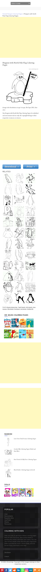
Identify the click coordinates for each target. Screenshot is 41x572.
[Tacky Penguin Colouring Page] (8, 232)
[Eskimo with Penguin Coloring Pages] (30, 221)
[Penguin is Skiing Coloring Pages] (19, 232)
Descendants (8, 516)
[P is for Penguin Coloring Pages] (8, 211)
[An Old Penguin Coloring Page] (19, 243)
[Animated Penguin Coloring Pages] (8, 287)
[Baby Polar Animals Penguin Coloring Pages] (19, 211)
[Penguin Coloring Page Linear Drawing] (19, 189)
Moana (6, 522)
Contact (6, 556)
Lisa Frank (7, 520)
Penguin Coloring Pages (14, 14)
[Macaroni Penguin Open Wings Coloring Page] (8, 221)
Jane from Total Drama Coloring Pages (25, 439)
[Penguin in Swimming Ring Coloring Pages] (30, 243)
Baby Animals (29, 307)
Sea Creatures (23, 309)
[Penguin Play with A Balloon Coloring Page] (19, 298)
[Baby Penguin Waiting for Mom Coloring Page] (8, 189)
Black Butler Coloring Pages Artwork (24, 470)
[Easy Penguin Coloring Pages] (30, 276)
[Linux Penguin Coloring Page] (30, 298)
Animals (23, 307)
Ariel (5, 514)
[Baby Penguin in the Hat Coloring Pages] (8, 298)
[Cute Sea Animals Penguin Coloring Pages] (30, 211)
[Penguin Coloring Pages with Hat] (30, 189)
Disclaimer (7, 552)
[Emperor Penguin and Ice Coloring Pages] (30, 232)
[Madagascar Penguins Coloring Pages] (19, 200)
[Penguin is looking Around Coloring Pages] (19, 287)
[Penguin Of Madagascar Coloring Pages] (30, 178)
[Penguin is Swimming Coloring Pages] (30, 254)
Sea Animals (17, 309)
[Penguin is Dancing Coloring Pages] (19, 221)
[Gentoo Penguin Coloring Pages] (8, 276)
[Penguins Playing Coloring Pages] (30, 287)
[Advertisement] (20, 37)
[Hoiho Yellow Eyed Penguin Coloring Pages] (30, 200)
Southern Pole (30, 309)
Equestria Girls (9, 518)
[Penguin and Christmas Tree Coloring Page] (19, 178)
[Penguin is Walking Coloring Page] (8, 178)
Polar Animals (10, 309)
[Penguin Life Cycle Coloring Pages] (19, 265)
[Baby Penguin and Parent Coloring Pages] (8, 265)
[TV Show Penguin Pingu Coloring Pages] (30, 265)
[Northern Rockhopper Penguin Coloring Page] (8, 254)
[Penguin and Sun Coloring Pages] (19, 276)
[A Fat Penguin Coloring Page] (19, 254)
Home (4, 14)
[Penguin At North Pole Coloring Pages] (8, 200)
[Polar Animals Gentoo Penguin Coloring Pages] (8, 243)
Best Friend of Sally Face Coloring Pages (25, 459)
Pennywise (7, 524)
